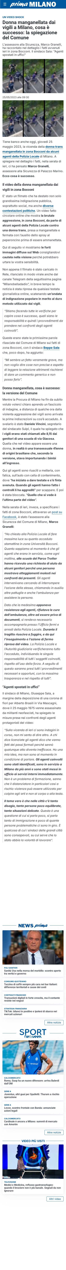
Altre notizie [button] (54, 1022)
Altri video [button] (55, 1198)
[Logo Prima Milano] (33, 4)
